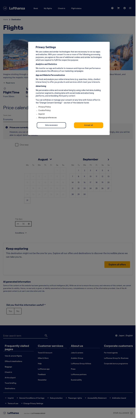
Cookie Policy (44, 110)
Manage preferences (47, 117)
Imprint (41, 114)
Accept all (87, 125)
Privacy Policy (44, 107)
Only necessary (51, 125)
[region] (68, 88)
